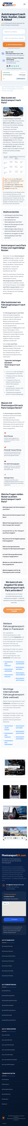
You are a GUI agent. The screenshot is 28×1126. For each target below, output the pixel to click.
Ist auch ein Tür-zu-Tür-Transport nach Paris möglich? (13, 532)
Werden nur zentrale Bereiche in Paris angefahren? (13, 563)
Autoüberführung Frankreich (9, 1010)
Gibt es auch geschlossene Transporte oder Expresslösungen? (14, 547)
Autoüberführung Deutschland (9, 1000)
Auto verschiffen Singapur (8, 1064)
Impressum (4, 1104)
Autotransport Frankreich (8, 961)
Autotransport (5, 1079)
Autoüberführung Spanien (8, 995)
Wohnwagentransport (7, 1089)
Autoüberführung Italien (7, 1005)
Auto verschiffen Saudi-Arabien (9, 1059)
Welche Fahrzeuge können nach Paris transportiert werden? (12, 524)
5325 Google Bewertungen (14, 68)
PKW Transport (5, 1084)
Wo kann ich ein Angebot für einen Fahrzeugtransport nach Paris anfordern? (14, 236)
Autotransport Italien (7, 965)
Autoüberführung (6, 990)
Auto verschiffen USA (7, 1040)
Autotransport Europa (7, 946)
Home (3, 86)
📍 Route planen (14, 919)
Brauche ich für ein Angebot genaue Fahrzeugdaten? (14, 540)
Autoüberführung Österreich (9, 1020)
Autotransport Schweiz (7, 975)
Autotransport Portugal (7, 970)
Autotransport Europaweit (10, 86)
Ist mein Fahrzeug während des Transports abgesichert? (12, 555)
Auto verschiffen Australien (8, 1049)
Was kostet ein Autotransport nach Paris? (14, 516)
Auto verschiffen (6, 1035)
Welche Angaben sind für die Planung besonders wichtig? (12, 571)
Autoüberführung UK (7, 1015)
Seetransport (5, 1099)
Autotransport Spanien (7, 951)
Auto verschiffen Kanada (8, 1044)
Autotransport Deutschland (8, 956)
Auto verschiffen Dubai (7, 1054)
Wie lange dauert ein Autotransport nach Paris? (14, 508)
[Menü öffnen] (24, 4)
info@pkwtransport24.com (15, 884)
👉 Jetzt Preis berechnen (14, 44)
